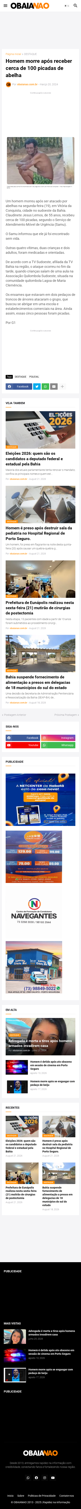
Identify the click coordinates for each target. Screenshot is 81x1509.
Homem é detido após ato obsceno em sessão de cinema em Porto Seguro (51, 1065)
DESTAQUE (30, 54)
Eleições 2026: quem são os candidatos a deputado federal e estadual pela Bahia (34, 458)
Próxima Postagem (65, 714)
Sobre (20, 1495)
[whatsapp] (28, 1478)
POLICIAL (34, 376)
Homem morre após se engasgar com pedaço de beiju (52, 1083)
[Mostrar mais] (62, 386)
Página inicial (13, 54)
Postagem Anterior (15, 714)
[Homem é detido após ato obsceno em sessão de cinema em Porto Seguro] (17, 1067)
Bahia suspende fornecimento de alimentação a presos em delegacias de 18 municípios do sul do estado (38, 682)
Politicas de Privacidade (42, 1495)
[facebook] (36, 1478)
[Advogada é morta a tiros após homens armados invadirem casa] (15, 1336)
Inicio (10, 1495)
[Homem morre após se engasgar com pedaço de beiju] (17, 1087)
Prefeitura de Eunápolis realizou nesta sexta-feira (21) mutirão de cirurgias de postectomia (40, 608)
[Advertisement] (40, 30)
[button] (5, 6)
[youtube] (53, 1478)
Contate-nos (66, 1495)
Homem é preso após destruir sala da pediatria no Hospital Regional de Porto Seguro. (39, 533)
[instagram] (44, 1478)
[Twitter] (37, 386)
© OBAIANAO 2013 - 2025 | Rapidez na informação (40, 1502)
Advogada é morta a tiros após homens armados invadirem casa (51, 1332)
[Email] (54, 386)
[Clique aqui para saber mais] (40, 1239)
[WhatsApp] (45, 386)
